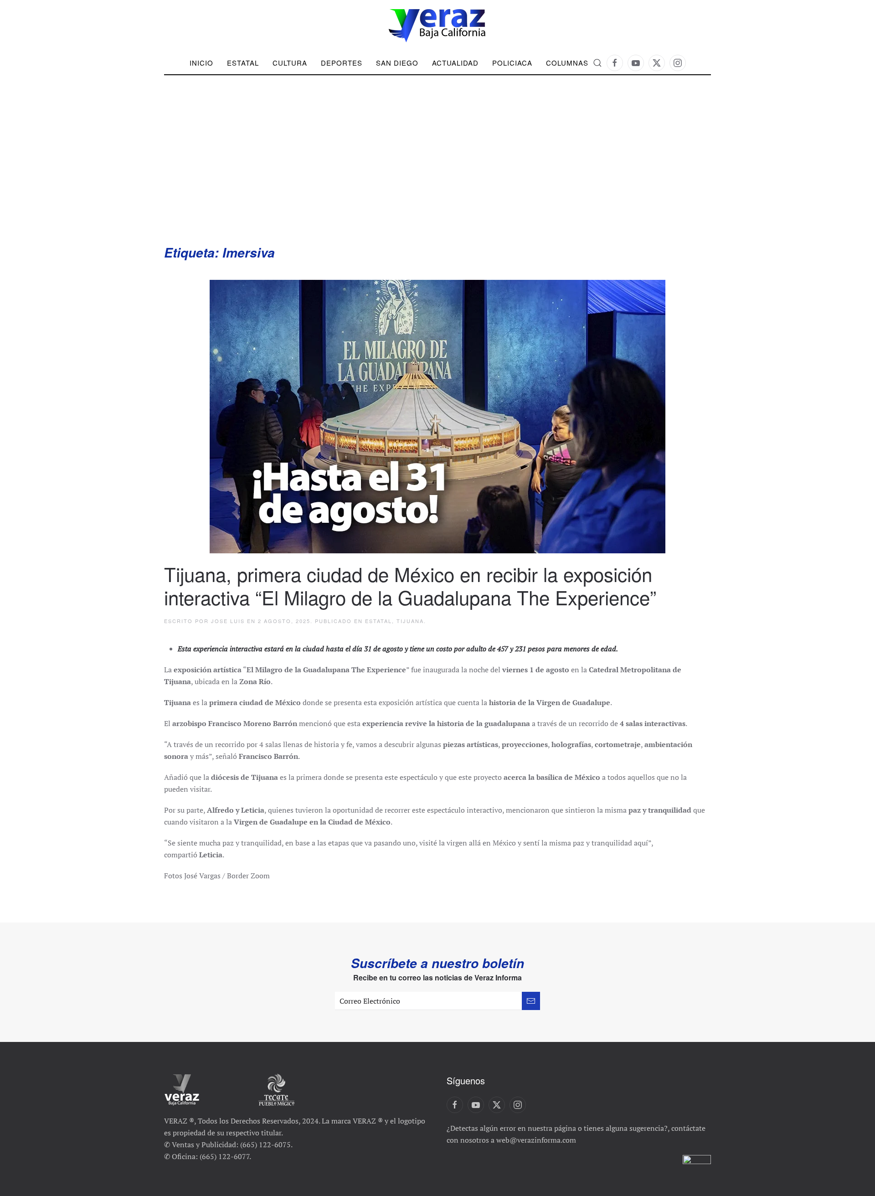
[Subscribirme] (531, 1001)
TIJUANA (410, 620)
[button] (597, 63)
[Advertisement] (437, 175)
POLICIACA (512, 62)
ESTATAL (378, 620)
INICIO (201, 62)
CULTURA (290, 62)
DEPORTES (341, 62)
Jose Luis (228, 620)
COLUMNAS (567, 62)
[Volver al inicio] (437, 25)
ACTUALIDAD (455, 62)
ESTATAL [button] (243, 62)
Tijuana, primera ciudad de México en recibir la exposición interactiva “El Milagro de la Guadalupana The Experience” (410, 585)
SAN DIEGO (397, 62)
